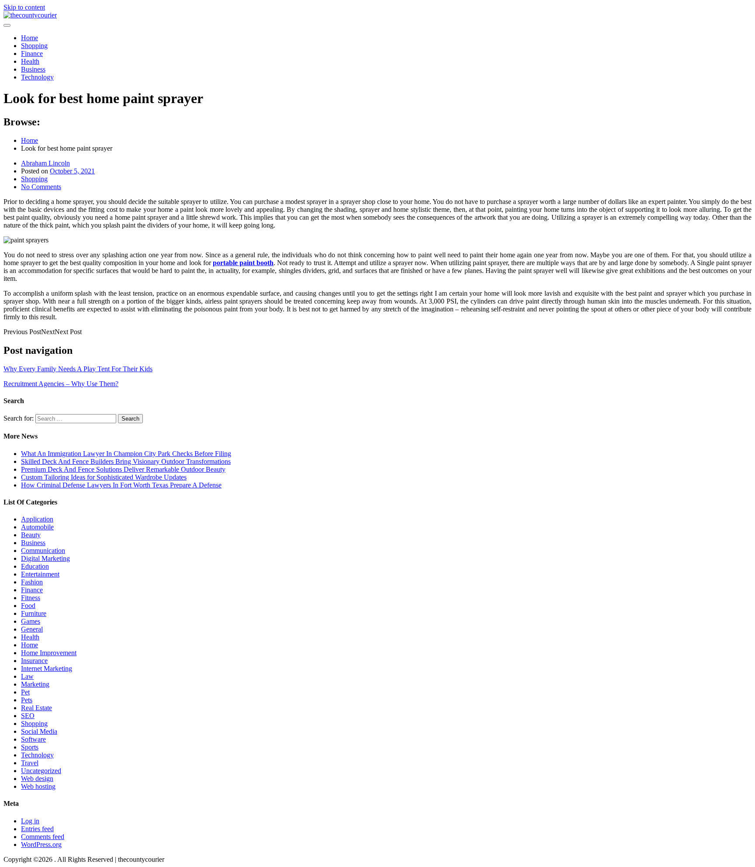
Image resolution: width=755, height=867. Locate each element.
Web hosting (38, 786)
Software (33, 739)
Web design (37, 778)
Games (30, 621)
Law (27, 676)
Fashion (32, 582)
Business (33, 69)
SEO (28, 715)
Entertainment (40, 574)
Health (30, 61)
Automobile (37, 527)
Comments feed (42, 836)
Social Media (39, 731)
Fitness (30, 597)
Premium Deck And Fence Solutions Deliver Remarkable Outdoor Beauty (123, 469)
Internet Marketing (46, 668)
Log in (30, 821)
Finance (32, 53)
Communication (43, 550)
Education (35, 566)
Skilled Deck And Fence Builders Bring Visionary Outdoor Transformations (126, 461)
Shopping (34, 45)
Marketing (35, 684)
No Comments (41, 186)
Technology (37, 77)
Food (28, 605)
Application (37, 519)
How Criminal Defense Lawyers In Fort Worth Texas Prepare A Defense (121, 485)
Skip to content (24, 7)
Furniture (33, 613)
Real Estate (36, 708)
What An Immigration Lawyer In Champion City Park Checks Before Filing (126, 453)
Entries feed (37, 828)
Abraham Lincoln (45, 163)
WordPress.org (41, 844)
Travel (29, 763)
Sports (29, 747)
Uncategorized (41, 770)
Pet (25, 692)
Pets (26, 700)
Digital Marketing (45, 558)
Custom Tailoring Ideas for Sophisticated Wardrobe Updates (104, 477)
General (32, 629)
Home (29, 37)
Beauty (31, 535)
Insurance (34, 660)
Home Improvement (48, 652)
